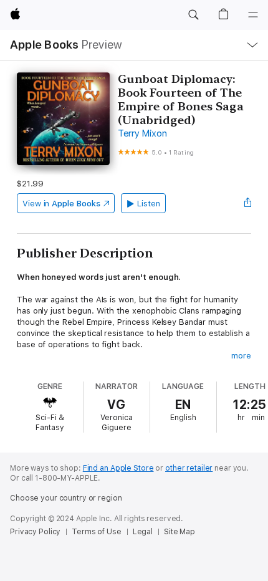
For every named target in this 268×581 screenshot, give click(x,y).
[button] (193, 15)
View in (61, 203)
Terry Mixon (142, 133)
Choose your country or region (66, 498)
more (241, 355)
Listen (148, 203)
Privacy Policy (35, 531)
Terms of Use (97, 531)
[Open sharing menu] (247, 203)
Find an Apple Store (118, 468)
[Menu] (253, 15)
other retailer (189, 468)
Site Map (179, 531)
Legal (143, 531)
